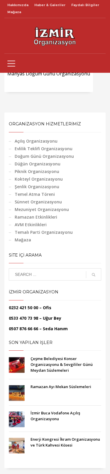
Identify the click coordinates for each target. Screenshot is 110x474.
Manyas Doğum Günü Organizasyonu (48, 73)
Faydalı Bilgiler (85, 5)
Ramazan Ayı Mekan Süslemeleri (61, 386)
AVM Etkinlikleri (31, 224)
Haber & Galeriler (49, 5)
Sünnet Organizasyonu (38, 202)
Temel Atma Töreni (35, 194)
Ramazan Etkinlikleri (36, 217)
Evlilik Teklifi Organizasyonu (43, 148)
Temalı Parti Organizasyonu (44, 232)
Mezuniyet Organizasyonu (42, 209)
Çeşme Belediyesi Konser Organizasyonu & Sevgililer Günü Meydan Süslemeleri (62, 364)
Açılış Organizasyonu (36, 141)
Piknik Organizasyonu (37, 171)
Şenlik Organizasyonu (37, 186)
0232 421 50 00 (23, 307)
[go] (93, 275)
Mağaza (14, 12)
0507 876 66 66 (23, 328)
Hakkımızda (17, 5)
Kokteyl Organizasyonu (39, 179)
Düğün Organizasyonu (37, 164)
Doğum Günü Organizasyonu (44, 156)
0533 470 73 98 (23, 318)
